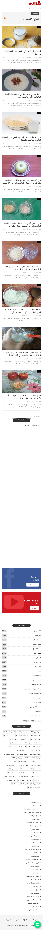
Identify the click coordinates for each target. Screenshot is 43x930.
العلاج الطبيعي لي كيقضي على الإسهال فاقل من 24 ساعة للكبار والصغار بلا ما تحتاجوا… (21, 397)
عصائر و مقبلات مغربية (35, 693)
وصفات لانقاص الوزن (35, 707)
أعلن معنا (16, 920)
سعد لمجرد (36, 773)
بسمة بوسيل (19, 750)
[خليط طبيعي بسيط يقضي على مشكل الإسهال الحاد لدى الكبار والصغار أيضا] (21, 80)
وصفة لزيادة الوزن (34, 788)
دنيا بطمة (24, 769)
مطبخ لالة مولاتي (34, 886)
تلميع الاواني (23, 765)
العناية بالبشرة (37, 644)
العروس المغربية (34, 826)
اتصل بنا (8, 920)
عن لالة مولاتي (33, 920)
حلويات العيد (37, 711)
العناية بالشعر (37, 653)
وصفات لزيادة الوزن (36, 716)
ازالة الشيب (9, 736)
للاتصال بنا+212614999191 (32, 425)
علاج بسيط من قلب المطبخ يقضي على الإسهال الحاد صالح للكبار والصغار (21, 139)
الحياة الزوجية (35, 819)
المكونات (12, 747)
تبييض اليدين (17, 758)
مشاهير (25, 784)
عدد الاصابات (9, 776)
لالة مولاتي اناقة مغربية (35, 684)
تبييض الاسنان (35, 754)
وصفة (15, 784)
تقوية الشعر (23, 762)
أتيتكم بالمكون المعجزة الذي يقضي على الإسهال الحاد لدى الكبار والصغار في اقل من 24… (22, 354)
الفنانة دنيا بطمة (15, 743)
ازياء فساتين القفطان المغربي (33, 689)
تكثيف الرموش (11, 762)
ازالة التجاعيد (35, 736)
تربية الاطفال (35, 846)
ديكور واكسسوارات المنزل (31, 859)
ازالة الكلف (24, 739)
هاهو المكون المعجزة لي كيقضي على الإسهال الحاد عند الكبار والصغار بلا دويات (23, 268)
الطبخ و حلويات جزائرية (32, 822)
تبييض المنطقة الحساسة (32, 758)
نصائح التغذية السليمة (32, 896)
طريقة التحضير (22, 776)
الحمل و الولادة (35, 816)
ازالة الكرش (35, 739)
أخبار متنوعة (38, 635)
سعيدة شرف (24, 773)
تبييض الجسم (9, 754)
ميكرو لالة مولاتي (37, 640)
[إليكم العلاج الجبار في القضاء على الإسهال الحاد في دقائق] (21, 37)
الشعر (37, 743)
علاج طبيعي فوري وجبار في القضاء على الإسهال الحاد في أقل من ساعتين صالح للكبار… (22, 225)
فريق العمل (23, 920)
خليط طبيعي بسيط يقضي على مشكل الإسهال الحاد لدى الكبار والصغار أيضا (22, 96)
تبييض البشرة (22, 754)
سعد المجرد (12, 769)
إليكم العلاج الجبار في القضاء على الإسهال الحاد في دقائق (22, 53)
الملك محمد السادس (33, 750)
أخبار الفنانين (35, 732)
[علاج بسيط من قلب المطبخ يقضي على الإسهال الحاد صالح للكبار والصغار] (21, 123)
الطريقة (27, 743)
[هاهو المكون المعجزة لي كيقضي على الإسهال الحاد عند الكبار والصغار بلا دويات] (21, 252)
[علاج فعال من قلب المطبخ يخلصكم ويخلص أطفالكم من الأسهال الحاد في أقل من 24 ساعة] (21, 166)
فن (37, 780)
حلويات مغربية (37, 662)
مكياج (37, 890)
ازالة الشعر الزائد (22, 736)
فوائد (30, 780)
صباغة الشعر (35, 776)
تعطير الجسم (35, 762)
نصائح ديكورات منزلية (33, 900)
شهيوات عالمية (37, 698)
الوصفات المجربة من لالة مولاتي (30, 843)
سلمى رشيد (11, 773)
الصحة (39, 27)
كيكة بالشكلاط (11, 780)
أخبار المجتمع (37, 631)
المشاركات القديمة (35, 417)
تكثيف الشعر (35, 765)
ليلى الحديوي (35, 784)
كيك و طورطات (37, 676)
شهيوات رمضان (37, 702)
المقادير (22, 747)
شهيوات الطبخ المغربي (35, 649)
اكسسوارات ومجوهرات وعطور (30, 812)
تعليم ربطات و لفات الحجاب (31, 849)
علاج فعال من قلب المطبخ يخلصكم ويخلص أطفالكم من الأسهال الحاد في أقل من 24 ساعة (22, 182)
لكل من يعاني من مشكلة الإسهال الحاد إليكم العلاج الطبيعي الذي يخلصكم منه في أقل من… (22, 311)
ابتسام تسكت (9, 732)
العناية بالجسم (37, 680)
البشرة (13, 739)
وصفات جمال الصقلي (33, 903)
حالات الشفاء (35, 769)
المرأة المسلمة (35, 839)
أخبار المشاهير (37, 667)
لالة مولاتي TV (37, 658)
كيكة (21, 780)
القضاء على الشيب (34, 747)
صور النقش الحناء (34, 873)
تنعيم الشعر (11, 765)
